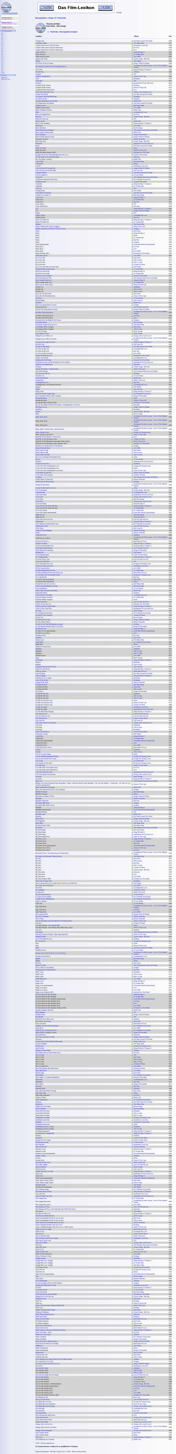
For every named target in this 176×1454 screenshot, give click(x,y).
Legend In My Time (41, 682)
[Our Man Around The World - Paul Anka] (132, 41)
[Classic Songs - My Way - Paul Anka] (132, 59)
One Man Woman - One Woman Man (47, 925)
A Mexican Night (41, 43)
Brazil (37, 146)
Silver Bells (39, 1084)
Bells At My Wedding (42, 123)
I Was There (39, 528)
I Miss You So (40, 515)
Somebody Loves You (141, 45)
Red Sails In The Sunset (43, 1021)
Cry (36, 208)
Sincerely (137, 157)
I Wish (37, 533)
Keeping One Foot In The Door (45, 667)
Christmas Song (40, 181)
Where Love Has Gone (42, 1334)
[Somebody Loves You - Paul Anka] (132, 46)
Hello (37, 414)
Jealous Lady (39, 640)
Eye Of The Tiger (41, 331)
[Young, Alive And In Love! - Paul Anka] (132, 92)
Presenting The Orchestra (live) (45, 970)
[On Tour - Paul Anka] (132, 48)
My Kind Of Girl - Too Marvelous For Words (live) (52, 853)
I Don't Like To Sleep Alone (44, 481)
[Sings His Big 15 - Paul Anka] (132, 52)
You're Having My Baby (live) (45, 1415)
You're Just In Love (41, 1417)
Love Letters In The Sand (43, 763)
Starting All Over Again (43, 1140)
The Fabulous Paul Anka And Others (146, 130)
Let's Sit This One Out (141, 307)
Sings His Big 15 (139, 52)
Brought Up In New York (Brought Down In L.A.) (51, 155)
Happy (37, 389)
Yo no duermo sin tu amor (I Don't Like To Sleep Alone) (53, 1359)
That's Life (38, 1173)
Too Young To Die (41, 1267)
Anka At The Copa (140, 76)
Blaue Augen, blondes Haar (44, 132)
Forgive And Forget (41, 358)
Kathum (38, 662)
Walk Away (39, 1307)
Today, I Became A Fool (43, 1256)
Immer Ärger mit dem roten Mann (46, 590)
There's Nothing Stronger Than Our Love (48, 1225)
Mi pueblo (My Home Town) (44, 805)
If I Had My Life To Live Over (45, 584)
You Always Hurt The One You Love (47, 1363)
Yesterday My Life (41, 1355)
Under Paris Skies (41, 1292)
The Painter (137, 61)
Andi (37, 78)
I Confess (38, 477)
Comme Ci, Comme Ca (43, 195)
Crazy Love (39, 197)
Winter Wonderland (41, 1348)
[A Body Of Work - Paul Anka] (132, 265)
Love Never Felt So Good (43, 772)
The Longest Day (41, 1198)
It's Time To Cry (40, 628)
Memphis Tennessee (41, 801)
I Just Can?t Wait (40, 494)
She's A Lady (138, 262)
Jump (37, 658)
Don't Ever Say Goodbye (43, 276)
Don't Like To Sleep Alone (44, 285)
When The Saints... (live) (43, 1332)
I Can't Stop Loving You (43, 472)
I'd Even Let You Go (42, 541)
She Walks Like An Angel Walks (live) (47, 1053)
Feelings (136, 85)
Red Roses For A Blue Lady (44, 1019)
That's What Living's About (44, 1180)
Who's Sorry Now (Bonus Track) (46, 1341)
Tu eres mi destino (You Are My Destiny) (48, 1283)
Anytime (38, 83)
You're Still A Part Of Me (43, 1419)
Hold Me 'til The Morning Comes (46, 439)
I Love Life (39, 497)
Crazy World (39, 204)
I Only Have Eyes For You (44, 519)
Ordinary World (40, 936)
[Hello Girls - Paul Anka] (132, 101)
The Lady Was (40, 1194)
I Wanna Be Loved (41, 526)
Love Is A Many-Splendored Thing (46, 756)
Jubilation (137, 287)
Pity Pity (38, 963)
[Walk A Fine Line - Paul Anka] (132, 227)
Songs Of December (140, 134)
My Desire (38, 827)
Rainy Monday (40, 1012)
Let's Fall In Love (41, 714)
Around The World (41, 94)
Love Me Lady (40, 765)
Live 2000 (137, 56)
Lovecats (38, 776)
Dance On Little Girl (42, 220)
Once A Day (39, 919)
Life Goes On (138, 170)
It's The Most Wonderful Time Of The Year (49, 626)
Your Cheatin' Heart (41, 1433)
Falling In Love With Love (44, 336)
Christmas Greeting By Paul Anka (46, 179)
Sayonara (38, 1039)
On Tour (136, 47)
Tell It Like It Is (40, 1169)
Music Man (39, 823)
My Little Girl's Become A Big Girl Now (48, 856)
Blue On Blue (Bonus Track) (44, 137)
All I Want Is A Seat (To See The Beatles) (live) (50, 66)
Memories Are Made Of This (44, 796)
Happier (38, 387)
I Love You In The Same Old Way (46, 506)
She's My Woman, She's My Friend (46, 1068)
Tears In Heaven (40, 1167)
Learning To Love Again (43, 678)
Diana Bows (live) (41, 255)
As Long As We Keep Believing (45, 96)
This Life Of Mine (41, 1243)
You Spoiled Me (40, 1413)
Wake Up (38, 1301)
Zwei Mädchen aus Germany (44, 1439)
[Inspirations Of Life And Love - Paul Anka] (132, 83)
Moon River (39, 819)
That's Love (39, 1176)
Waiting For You (40, 1299)
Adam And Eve (40, 52)
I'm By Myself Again (42, 555)
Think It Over (39, 1231)
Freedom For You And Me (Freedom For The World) (52, 362)
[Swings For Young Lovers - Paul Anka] (132, 432)
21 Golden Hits (139, 54)
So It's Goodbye (40, 1109)
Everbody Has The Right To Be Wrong (48, 320)
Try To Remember (41, 1281)
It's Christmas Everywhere (142, 179)
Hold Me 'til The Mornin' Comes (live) (47, 437)
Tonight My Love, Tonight (44, 1260)
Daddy (37, 213)
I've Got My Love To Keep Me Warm (47, 575)
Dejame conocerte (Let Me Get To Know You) (50, 229)
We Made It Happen (41, 1321)
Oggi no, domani (40, 901)
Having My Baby (41, 398)
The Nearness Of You (42, 1207)
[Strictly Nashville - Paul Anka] (132, 139)
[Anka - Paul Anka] (132, 148)
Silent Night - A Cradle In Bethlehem (47, 1077)
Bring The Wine (40, 148)
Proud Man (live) (40, 979)
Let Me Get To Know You (43, 700)
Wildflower (39, 1346)
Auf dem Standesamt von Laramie (46, 101)
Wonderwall (39, 1352)
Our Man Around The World (143, 41)
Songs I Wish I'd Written (141, 63)
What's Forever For (41, 1328)
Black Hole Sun (40, 128)
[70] (132, 74)
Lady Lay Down (40, 671)
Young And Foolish (41, 1422)
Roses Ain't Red (40, 1023)
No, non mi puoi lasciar (43, 894)
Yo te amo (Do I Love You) (44, 1361)
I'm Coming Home (41, 557)
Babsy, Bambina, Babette (43, 110)
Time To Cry (39, 1249)
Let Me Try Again (41, 707)
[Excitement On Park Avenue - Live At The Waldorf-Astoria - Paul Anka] (132, 67)
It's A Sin (38, 611)
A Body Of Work (139, 264)
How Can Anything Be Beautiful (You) (48, 457)
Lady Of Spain (40, 673)
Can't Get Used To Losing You (45, 168)
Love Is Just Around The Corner (45, 758)
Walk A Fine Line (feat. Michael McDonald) (49, 1305)
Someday (38, 1122)
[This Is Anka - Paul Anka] (132, 260)
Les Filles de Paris (41, 685)
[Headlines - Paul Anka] (132, 79)
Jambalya (38, 637)
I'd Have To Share (41, 543)
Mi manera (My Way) (42, 803)
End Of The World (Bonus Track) (46, 309)
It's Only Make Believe (42, 622)
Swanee (38, 1158)
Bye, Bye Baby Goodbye (43, 159)
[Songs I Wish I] (132, 63)
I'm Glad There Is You (42, 559)
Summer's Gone (40, 1149)
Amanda (38, 74)
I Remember (39, 521)
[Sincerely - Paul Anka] (132, 157)
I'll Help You (39, 552)
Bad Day (38, 117)
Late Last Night (40, 676)
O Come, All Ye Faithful (43, 897)
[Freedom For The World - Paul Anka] (132, 153)
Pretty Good (39, 972)
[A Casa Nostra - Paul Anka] (132, 175)
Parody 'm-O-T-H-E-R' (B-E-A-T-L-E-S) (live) (50, 953)
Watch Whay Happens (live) (44, 1314)
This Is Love (39, 1234)
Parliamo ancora (40, 950)
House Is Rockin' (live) (42, 448)
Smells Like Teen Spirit (43, 1106)
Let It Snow (39, 691)
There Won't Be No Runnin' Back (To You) (49, 1222)
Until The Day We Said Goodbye (46, 1294)
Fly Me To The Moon (42, 346)
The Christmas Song (42, 1189)
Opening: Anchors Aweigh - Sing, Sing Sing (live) (51, 934)
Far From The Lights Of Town (45, 342)
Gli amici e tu (39, 376)
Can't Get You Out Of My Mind (45, 170)
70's (135, 74)
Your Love (38, 1437)
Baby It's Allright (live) (42, 114)
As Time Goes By (41, 99)
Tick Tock (38, 1245)
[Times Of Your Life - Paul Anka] (132, 88)
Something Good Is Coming (44, 1126)
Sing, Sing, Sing (40, 1093)
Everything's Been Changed (44, 327)
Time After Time (40, 1247)
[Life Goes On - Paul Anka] (132, 171)
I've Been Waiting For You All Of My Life (49, 572)
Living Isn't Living (41, 734)
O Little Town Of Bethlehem (44, 899)
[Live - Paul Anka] (132, 50)
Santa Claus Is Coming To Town (46, 1030)
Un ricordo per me (41, 1290)
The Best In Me (40, 1185)
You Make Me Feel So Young (45, 1406)
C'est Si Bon (39, 161)
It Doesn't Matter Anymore (44, 597)
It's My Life (39, 617)
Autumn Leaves (40, 105)
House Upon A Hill (41, 450)
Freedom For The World (141, 152)
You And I (38, 1366)
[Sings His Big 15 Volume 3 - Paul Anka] (132, 70)
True (36, 1276)
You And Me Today (41, 1368)
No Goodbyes (40, 890)
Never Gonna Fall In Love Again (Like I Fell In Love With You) (56, 883)
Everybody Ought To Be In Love (46, 324)
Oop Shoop (39, 932)
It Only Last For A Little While (45, 606)
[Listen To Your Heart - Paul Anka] (132, 155)
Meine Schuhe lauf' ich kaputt (45, 787)
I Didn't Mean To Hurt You (44, 479)
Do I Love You (40, 258)
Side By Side (39, 1073)
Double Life (39, 287)
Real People (39, 1017)
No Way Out (39, 892)
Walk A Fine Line (139, 226)
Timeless (136, 72)
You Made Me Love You (43, 1402)
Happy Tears (39, 391)
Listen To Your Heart (140, 155)
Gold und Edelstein (41, 378)
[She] (132, 262)
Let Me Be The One (41, 693)
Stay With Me (39, 1144)
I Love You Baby (41, 503)
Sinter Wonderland (41, 1100)
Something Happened (42, 1131)
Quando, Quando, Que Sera (44, 1010)
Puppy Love (39, 981)
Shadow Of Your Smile (42, 1050)
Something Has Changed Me (44, 1133)
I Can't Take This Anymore (44, 475)
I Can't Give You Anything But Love (47, 466)
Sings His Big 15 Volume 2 (142, 220)
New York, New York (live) (44, 885)
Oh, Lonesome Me (41, 914)
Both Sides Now (40, 141)
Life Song (38, 725)
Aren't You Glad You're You (44, 92)
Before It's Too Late (41, 119)
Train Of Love (40, 1269)
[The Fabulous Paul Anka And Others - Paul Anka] (132, 130)
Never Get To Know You (43, 881)
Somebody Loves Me (42, 1117)
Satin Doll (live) (40, 1035)
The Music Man (139, 43)
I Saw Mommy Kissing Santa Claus (46, 524)
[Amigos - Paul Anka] (132, 229)
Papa (37, 943)
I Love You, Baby (41, 510)
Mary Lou (38, 781)
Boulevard (38, 143)
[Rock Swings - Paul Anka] (132, 128)
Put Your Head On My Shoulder (45, 994)
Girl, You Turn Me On (42, 373)
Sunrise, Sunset (40, 1156)
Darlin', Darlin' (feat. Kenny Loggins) (47, 226)
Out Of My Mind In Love (43, 939)
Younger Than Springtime (43, 1430)
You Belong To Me (41, 1397)
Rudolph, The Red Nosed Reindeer (46, 1026)
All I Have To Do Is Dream (44, 63)
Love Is (37, 749)
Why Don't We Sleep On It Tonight (46, 1343)
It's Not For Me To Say (42, 620)
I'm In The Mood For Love (44, 564)
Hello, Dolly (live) (41, 417)
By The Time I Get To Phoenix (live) (47, 157)
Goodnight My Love (140, 112)
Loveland (38, 779)
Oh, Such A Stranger (42, 916)
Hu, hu (37, 459)
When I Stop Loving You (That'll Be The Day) (50, 1330)
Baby (37, 112)
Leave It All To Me (41, 680)
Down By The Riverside (43, 293)
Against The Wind (41, 59)
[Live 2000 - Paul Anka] (132, 57)
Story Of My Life (41, 1147)
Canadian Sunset (40, 173)
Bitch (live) (39, 125)
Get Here (38, 367)
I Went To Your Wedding (43, 530)
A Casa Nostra (138, 175)
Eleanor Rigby (40, 300)
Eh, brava (38, 298)
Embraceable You (41, 307)
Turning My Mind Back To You (45, 1285)
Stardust (38, 1135)
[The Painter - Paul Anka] (132, 61)
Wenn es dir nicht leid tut (43, 1325)
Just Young (38, 660)
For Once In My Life (42, 349)
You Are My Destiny (42, 1377)
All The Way (39, 72)
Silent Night (39, 1075)
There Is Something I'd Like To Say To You (49, 1218)
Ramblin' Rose (40, 1014)
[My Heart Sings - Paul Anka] (132, 106)
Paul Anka (137, 231)
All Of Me (38, 69)
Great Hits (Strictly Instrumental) (144, 244)
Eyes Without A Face (42, 333)
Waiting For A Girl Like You (44, 1296)
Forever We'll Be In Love (43, 355)
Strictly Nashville (139, 139)
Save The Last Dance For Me (44, 1037)
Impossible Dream (41, 593)
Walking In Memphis (42, 1312)
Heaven (37, 411)
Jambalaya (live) (40, 635)
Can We (38, 166)
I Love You (39, 501)
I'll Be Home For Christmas (44, 550)
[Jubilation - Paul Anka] (132, 287)
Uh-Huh (38, 1287)
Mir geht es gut (40, 814)
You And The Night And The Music (47, 1375)
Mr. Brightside (40, 821)
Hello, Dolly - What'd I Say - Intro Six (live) (49, 429)
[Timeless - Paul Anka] (132, 72)
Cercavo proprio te (41, 175)
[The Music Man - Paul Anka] (132, 43)
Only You (38, 930)
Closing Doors (40, 190)
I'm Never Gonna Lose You (44, 566)
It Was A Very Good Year (43, 608)
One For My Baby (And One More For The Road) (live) (53, 921)
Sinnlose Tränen (40, 1097)
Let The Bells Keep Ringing (44, 711)
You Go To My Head (42, 1399)
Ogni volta (38, 903)
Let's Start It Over (41, 718)
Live (135, 50)
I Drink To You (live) (42, 485)
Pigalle (37, 958)
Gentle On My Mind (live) (43, 364)
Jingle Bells (39, 642)
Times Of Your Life (140, 87)
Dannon (38, 224)
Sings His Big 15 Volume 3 (142, 69)
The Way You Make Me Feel (44, 1216)
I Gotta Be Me (40, 492)
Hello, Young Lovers (42, 432)
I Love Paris (39, 499)
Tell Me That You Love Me (44, 1171)
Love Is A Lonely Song (43, 754)
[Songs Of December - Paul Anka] (132, 135)
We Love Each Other (42, 1319)
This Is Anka (138, 260)
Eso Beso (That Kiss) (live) (44, 312)
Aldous (37, 61)
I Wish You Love (40, 535)
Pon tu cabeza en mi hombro (44, 967)
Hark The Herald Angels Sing (45, 393)
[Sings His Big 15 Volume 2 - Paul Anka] (132, 220)
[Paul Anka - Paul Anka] (132, 231)
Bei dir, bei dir (40, 121)
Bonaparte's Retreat (41, 139)
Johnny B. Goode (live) (43, 646)
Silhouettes (38, 1079)
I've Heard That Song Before (44, 579)
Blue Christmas (40, 134)
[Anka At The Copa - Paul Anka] (132, 76)
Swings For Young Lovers (142, 432)
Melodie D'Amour (41, 792)
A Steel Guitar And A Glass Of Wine (47, 45)
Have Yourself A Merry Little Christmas (48, 396)
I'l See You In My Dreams (43, 548)
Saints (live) (39, 1028)
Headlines (137, 78)
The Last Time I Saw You (43, 1196)
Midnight (38, 807)
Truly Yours (39, 1278)
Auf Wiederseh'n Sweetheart (44, 103)
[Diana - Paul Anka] (132, 164)
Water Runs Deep (41, 1316)
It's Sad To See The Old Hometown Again (49, 624)
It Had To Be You (41, 602)
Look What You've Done (43, 747)
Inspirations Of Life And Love (143, 83)
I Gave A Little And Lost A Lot (45, 488)
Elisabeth (38, 302)
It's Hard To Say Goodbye (43, 615)
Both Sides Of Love (140, 541)
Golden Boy (39, 380)
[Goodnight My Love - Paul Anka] (132, 112)
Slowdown (38, 1104)
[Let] (132, 307)
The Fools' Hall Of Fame (43, 1191)
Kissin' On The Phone (42, 669)
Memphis (38, 798)
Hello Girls (137, 101)
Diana (136, 164)
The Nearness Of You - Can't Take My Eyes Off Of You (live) (55, 1209)
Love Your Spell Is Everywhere (45, 774)
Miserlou (38, 816)
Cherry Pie (38, 177)
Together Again (40, 1258)
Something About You (42, 1124)
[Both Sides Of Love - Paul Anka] (132, 541)
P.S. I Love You (40, 941)
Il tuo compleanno (41, 588)
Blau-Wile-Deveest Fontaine (44, 130)
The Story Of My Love (42, 1213)
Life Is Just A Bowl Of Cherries (45, 723)
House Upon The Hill (42, 455)
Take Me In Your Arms (42, 1162)
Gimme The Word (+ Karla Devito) (46, 369)
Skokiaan (38, 1102)
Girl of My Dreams (41, 371)
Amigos (136, 229)
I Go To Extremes (41, 490)
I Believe (38, 461)
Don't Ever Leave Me (42, 271)
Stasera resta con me (41, 1142)
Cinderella (38, 184)
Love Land (39, 761)
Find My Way (39, 344)
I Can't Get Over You (42, 464)
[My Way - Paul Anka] (132, 202)
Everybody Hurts (41, 322)
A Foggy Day (39, 41)
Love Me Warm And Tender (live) (46, 767)
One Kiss (38, 923)
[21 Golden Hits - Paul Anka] (132, 54)
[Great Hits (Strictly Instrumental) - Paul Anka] (132, 245)
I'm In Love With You (42, 561)
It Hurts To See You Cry (43, 604)
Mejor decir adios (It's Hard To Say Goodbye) (50, 789)
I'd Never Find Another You (44, 546)
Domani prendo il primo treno (45, 269)
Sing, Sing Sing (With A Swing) (45, 1091)
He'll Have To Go (41, 407)
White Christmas (40, 1337)
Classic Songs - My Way (142, 59)
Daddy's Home (40, 215)
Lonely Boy (39, 736)
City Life (38, 188)
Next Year (38, 888)
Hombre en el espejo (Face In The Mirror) (48, 446)
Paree (37, 948)
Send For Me (39, 1048)
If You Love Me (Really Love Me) (46, 586)
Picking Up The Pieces (42, 956)
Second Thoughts (41, 1044)
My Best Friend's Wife (42, 825)
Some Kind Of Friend (42, 1111)
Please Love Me (40, 965)
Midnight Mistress (41, 812)
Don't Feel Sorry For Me (43, 278)
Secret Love (39, 1046)
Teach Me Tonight (41, 1165)
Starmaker (38, 1138)
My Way (136, 202)
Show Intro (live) (40, 1070)
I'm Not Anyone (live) (42, 568)
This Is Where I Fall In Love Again (46, 1238)
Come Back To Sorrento (43, 193)
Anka (135, 148)
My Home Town (40, 839)
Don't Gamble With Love (43, 280)
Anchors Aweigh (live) (42, 76)
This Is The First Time (42, 1236)
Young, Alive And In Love (44, 1424)
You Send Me (39, 1408)
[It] (132, 180)
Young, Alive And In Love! (142, 92)
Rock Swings (138, 128)
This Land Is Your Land (43, 1240)
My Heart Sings (139, 105)
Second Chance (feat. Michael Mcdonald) (48, 1041)
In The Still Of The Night (43, 595)
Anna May (38, 81)
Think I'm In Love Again (43, 1229)
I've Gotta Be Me (41, 577)
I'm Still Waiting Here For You (45, 570)
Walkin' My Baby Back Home (45, 1310)
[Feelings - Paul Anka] (132, 85)
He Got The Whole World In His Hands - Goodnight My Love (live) (57, 405)
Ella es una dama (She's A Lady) (45, 305)
